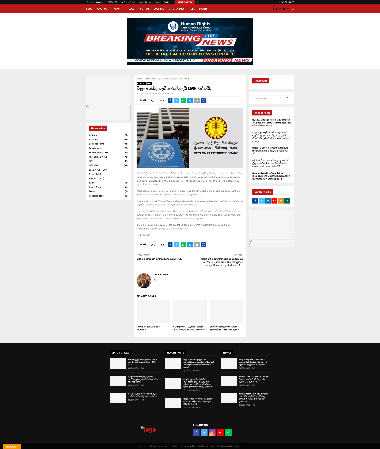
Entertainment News (98, 152)
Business (159, 9)
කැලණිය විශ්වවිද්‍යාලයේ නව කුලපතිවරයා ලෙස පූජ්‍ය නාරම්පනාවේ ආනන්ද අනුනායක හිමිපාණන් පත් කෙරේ (271, 123)
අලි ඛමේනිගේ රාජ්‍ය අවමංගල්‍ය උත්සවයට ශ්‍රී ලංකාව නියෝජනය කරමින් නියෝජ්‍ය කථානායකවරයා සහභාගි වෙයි (270, 163)
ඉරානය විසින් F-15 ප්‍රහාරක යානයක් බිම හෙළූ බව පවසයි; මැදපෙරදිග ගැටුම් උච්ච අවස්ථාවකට (254, 379)
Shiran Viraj (143, 93)
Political (144, 9)
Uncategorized (96, 196)
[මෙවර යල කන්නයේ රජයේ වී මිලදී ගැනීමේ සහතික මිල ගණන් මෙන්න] (118, 398)
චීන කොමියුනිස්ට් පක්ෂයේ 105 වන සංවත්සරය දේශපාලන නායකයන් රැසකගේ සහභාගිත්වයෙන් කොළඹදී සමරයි (271, 176)
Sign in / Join (129, 2)
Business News (96, 144)
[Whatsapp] (288, 9)
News (117, 9)
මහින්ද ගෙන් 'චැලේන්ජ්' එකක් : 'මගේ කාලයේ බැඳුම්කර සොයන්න (189, 328)
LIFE (192, 9)
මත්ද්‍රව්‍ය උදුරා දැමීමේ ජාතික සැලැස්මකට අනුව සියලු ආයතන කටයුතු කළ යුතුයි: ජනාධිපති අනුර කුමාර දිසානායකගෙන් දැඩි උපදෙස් (197, 383)
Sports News (95, 187)
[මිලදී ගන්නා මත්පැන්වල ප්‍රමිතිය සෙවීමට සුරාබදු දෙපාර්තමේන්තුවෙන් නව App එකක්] (118, 381)
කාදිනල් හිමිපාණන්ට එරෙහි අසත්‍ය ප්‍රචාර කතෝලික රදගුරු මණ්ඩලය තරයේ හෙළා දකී (270, 151)
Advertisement (155, 2)
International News (98, 157)
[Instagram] (281, 9)
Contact (167, 2)
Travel (130, 9)
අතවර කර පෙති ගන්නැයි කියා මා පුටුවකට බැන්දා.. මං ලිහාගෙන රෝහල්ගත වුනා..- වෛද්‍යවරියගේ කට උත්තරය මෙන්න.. (222, 262)
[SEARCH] (288, 98)
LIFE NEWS (94, 165)
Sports (203, 9)
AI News (93, 135)
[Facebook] (274, 9)
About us (102, 9)
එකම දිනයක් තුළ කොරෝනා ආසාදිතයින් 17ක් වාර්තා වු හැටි (224, 328)
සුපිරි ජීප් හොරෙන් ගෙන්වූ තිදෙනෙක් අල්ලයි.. (160, 258)
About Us (143, 2)
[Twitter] (277, 9)
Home (89, 9)
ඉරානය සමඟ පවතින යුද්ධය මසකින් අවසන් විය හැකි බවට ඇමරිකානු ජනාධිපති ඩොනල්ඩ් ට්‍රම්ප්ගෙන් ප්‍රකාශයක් (254, 397)
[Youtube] (285, 9)
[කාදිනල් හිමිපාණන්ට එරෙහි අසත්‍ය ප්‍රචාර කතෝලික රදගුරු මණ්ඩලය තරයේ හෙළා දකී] (173, 403)
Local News (141, 83)
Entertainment (177, 9)
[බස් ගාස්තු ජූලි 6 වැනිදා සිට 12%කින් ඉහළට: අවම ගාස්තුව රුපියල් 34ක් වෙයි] (118, 363)
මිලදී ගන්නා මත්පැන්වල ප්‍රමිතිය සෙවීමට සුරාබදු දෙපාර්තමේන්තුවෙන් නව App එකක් (143, 379)
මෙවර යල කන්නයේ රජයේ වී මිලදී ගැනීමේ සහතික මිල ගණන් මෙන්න (142, 395)
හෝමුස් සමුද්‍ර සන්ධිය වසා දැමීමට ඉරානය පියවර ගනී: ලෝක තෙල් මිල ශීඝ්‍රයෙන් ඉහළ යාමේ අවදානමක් (254, 362)
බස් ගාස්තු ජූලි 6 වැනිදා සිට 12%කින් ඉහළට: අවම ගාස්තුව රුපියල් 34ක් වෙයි (142, 362)
